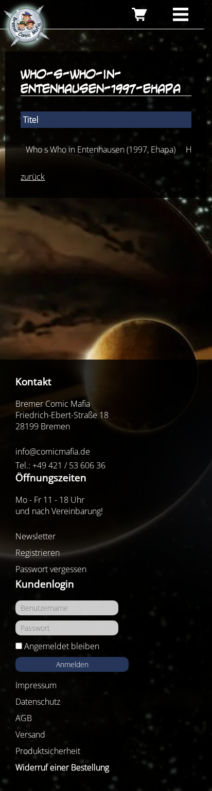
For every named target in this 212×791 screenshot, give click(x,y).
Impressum (36, 685)
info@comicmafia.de (52, 451)
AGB (23, 718)
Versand (30, 734)
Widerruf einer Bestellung (62, 767)
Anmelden (72, 664)
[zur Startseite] (25, 26)
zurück (33, 176)
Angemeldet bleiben (61, 646)
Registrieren (37, 552)
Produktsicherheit (47, 751)
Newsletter (35, 536)
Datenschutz (37, 701)
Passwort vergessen (50, 569)
